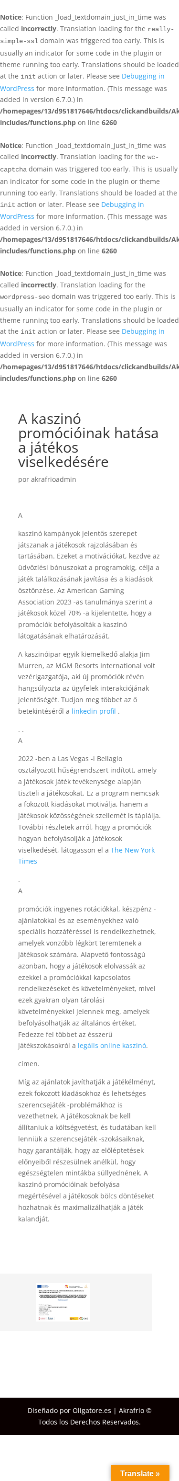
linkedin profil (95, 711)
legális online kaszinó (112, 1045)
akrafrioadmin (53, 479)
